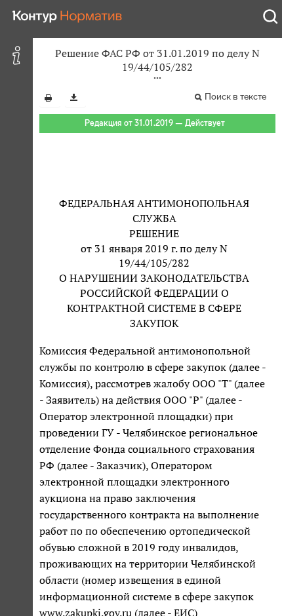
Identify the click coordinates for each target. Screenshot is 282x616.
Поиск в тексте (235, 96)
